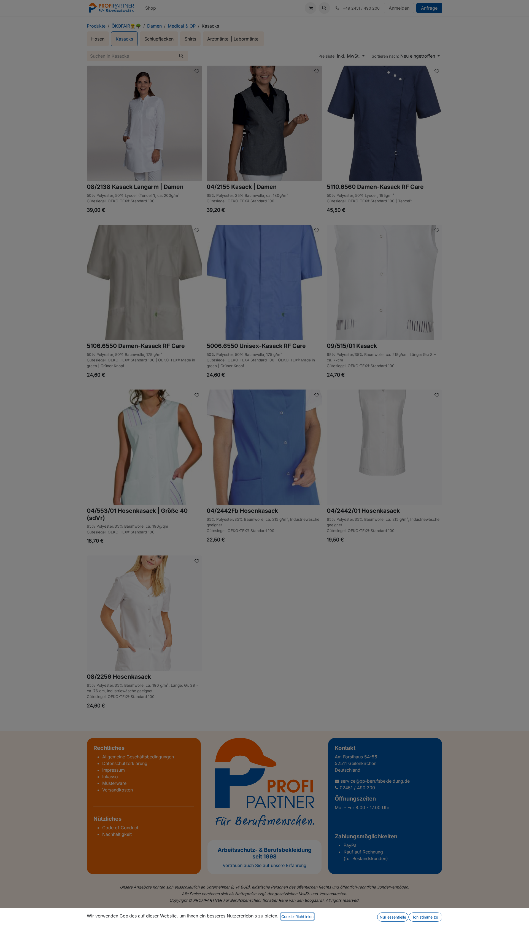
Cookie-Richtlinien (297, 916)
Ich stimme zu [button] (425, 917)
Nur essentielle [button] (393, 917)
